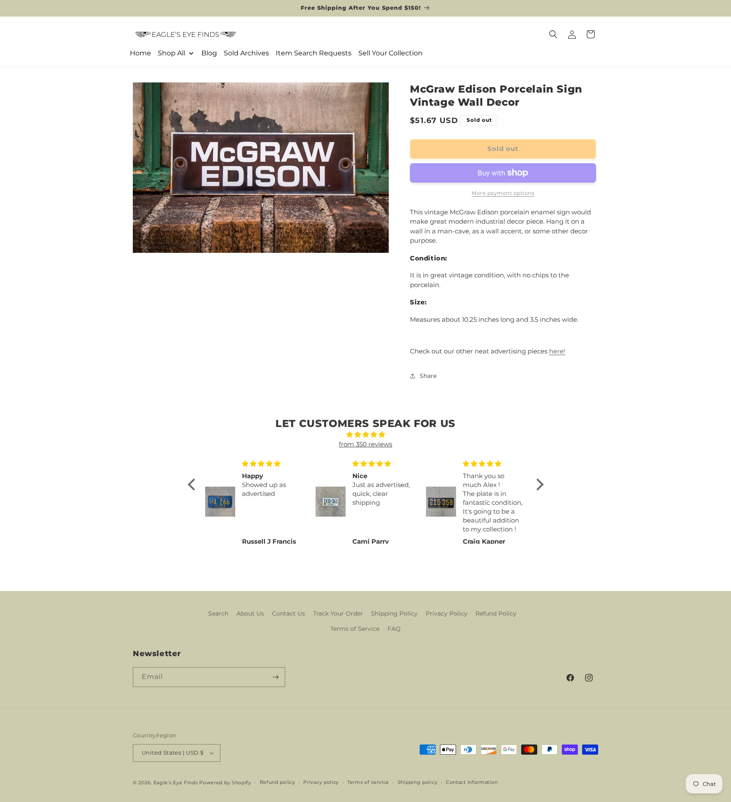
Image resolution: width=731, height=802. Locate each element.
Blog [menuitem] (209, 53)
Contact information (471, 782)
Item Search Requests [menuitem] (314, 53)
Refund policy (277, 782)
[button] (553, 34)
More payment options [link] (503, 193)
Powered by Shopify (225, 783)
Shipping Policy (394, 613)
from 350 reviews (365, 444)
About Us (250, 613)
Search (218, 613)
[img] (365, 435)
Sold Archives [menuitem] (246, 53)
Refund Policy (496, 613)
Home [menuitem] (140, 53)
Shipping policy (418, 782)
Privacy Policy (446, 613)
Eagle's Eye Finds (176, 783)
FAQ (394, 628)
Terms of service (368, 782)
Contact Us (288, 613)
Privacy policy (321, 782)
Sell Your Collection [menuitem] (390, 53)
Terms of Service (354, 628)
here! (557, 351)
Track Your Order (338, 613)
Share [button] (428, 376)
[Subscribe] (275, 677)
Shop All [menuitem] (171, 53)
